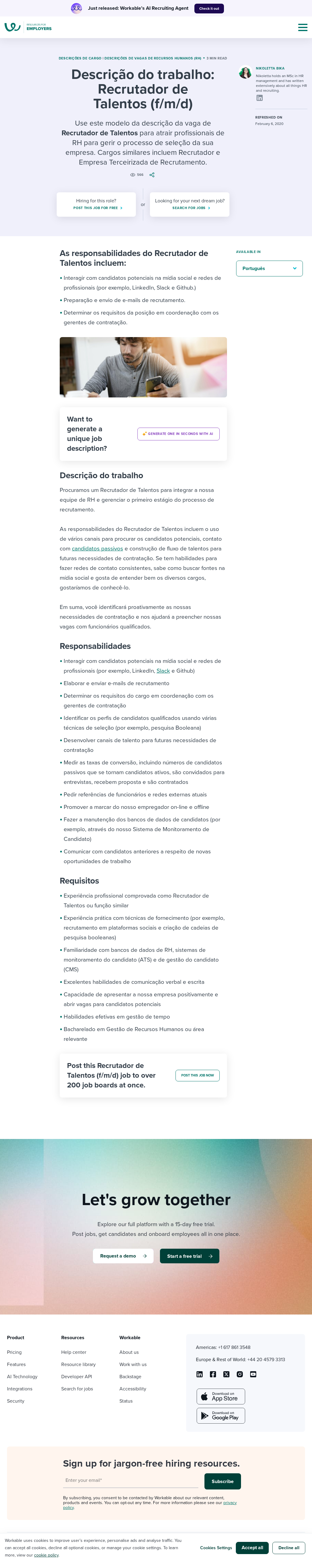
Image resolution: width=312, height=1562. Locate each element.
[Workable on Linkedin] (199, 1376)
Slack (163, 670)
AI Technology (22, 1377)
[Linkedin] (259, 97)
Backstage (130, 1377)
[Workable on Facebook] (213, 1376)
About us (129, 1352)
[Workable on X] (239, 1376)
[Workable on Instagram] (253, 1376)
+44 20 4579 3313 (266, 1360)
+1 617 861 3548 (234, 1347)
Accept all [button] (252, 1548)
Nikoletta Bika (270, 68)
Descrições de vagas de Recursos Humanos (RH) (153, 58)
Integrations (19, 1389)
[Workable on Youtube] (226, 1376)
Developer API (76, 1377)
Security (15, 1401)
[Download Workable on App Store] (220, 1396)
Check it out (209, 8)
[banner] (143, 434)
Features (16, 1364)
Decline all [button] (289, 1547)
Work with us (133, 1364)
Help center (73, 1352)
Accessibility (132, 1389)
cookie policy (46, 1555)
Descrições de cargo (80, 58)
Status (126, 1401)
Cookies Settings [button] (216, 1547)
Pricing (14, 1352)
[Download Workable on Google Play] (220, 1416)
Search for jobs (77, 1389)
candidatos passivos (97, 548)
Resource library (78, 1364)
